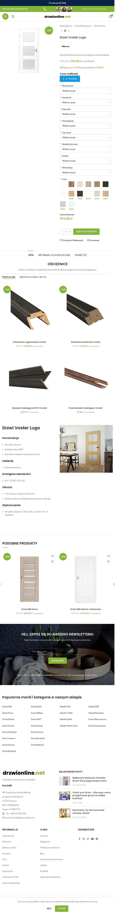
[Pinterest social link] (97, 839)
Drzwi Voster (99, 26)
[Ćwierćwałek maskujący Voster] (85, 378)
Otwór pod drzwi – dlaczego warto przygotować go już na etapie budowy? (91, 795)
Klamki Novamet (96, 713)
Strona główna (66, 26)
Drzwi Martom (37, 744)
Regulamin (45, 841)
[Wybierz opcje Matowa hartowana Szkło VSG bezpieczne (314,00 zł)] (86, 126)
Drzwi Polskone (9, 732)
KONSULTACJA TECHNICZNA (94, 9)
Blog (42, 853)
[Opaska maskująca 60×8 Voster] (29, 378)
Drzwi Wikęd (37, 713)
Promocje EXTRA (10, 877)
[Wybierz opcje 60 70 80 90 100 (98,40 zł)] (86, 102)
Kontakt (44, 835)
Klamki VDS (65, 706)
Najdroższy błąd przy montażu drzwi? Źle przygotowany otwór (89, 779)
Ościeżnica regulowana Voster (29, 342)
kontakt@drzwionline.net (23, 817)
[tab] (31, 255)
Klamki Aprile (66, 719)
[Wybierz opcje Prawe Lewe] (86, 114)
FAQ (4, 859)
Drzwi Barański (9, 751)
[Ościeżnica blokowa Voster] (85, 312)
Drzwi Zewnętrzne (97, 725)
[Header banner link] (57, 3)
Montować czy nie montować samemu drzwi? (88, 812)
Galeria (43, 865)
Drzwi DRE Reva (29, 609)
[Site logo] (57, 16)
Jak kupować (8, 835)
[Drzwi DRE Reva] (29, 579)
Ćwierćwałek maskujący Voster (86, 408)
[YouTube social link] (92, 839)
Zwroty (5, 865)
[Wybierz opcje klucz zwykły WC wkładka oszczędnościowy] (86, 161)
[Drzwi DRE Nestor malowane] (85, 579)
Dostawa (6, 853)
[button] (52, 561)
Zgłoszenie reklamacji (50, 877)
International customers (51, 859)
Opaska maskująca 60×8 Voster (29, 408)
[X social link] (83, 839)
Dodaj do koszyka (86, 231)
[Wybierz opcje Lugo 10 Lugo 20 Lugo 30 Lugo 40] (86, 91)
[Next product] (69, 31)
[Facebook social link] (79, 839)
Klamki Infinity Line (68, 725)
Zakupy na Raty (9, 847)
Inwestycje (7, 871)
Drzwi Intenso (8, 738)
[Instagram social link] (88, 839)
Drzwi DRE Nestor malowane (85, 609)
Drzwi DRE (7, 706)
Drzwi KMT (36, 719)
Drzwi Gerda (37, 725)
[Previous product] (61, 31)
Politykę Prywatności (42, 675)
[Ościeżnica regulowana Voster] (29, 312)
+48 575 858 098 (18, 813)
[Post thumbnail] (64, 781)
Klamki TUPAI (66, 713)
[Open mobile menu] (5, 17)
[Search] (13, 17)
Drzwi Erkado (8, 719)
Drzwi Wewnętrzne (83, 26)
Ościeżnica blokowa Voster (85, 342)
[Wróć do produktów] (65, 31)
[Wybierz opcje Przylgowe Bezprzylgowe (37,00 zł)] (86, 137)
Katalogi (44, 871)
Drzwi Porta (7, 713)
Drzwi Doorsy (8, 744)
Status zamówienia (11, 883)
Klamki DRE (93, 706)
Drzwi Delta (36, 706)
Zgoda (61, 908)
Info (49, 908)
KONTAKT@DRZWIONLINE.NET (15, 9)
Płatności (6, 841)
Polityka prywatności (49, 847)
